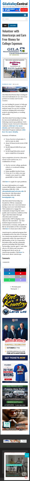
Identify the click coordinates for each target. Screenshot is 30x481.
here (7, 182)
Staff (10, 84)
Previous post (16, 287)
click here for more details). (13, 131)
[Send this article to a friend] (9, 276)
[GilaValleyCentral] (15, 5)
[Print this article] (20, 276)
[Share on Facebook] (9, 270)
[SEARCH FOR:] (15, 19)
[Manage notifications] (26, 477)
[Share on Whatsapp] (9, 280)
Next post (14, 289)
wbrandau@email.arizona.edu (13, 191)
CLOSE (26, 455)
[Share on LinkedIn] (9, 273)
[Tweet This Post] (20, 270)
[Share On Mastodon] (20, 280)
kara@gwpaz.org (8, 197)
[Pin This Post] (20, 273)
